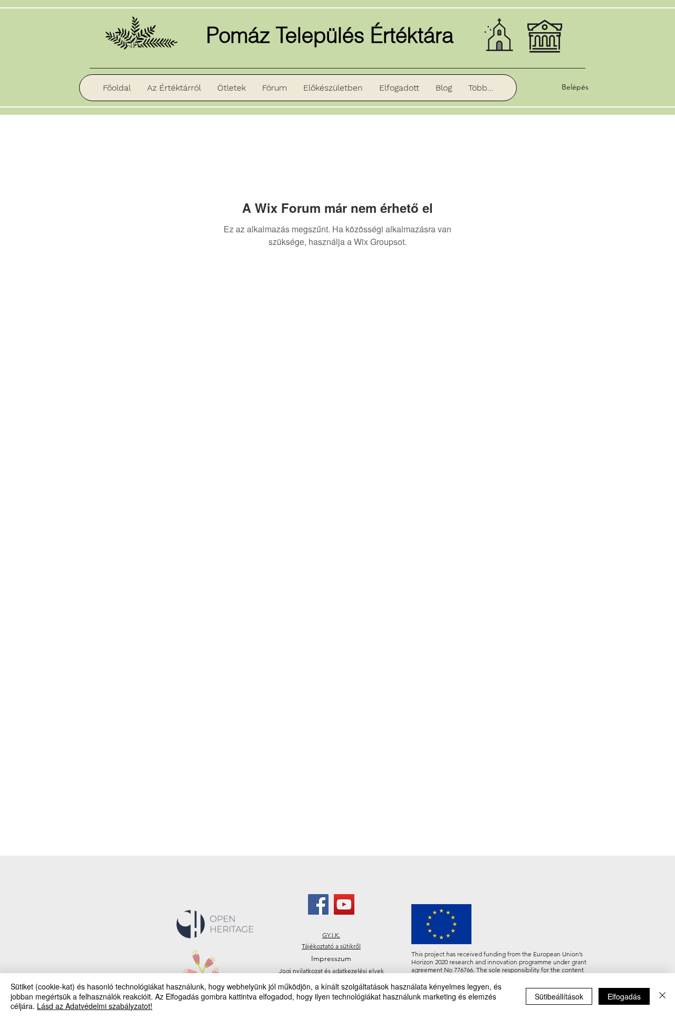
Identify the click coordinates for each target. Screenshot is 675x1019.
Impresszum (331, 958)
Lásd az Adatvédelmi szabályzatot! (94, 1006)
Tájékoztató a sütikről (331, 946)
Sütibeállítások (559, 996)
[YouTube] (344, 904)
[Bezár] (662, 996)
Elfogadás (624, 996)
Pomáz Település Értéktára (330, 35)
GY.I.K (330, 935)
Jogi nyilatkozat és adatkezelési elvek (331, 971)
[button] (333, 88)
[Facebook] (318, 904)
